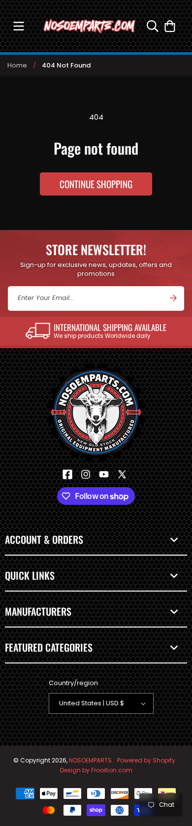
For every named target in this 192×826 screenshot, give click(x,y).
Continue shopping (96, 184)
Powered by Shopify (146, 760)
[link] (96, 331)
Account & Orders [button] (44, 539)
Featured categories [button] (49, 647)
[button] (18, 26)
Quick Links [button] (30, 575)
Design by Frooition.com (96, 770)
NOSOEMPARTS (90, 760)
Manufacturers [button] (38, 611)
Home (17, 65)
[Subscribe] (173, 298)
